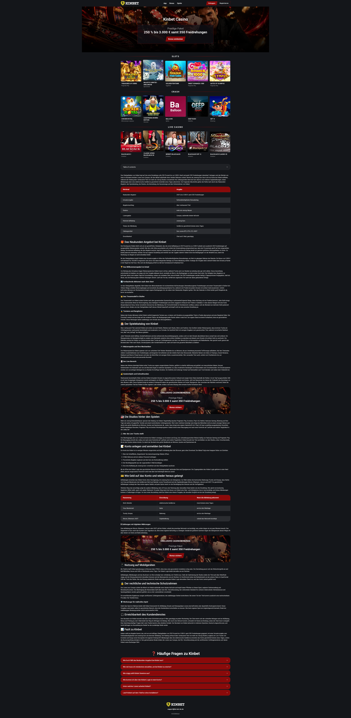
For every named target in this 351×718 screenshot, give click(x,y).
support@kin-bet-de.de (176, 709)
